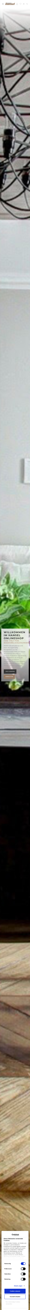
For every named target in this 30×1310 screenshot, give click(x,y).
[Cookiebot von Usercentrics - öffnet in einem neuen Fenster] (11, 1235)
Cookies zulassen (15, 1291)
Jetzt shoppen (10, 671)
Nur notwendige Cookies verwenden (13, 1303)
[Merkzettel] (20, 4)
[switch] (21, 1268)
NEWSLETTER (9, 676)
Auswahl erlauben (15, 1296)
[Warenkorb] (23, 4)
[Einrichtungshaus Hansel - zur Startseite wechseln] (10, 3)
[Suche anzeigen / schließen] (27, 4)
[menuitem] (17, 4)
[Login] (17, 4)
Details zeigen (18, 1286)
